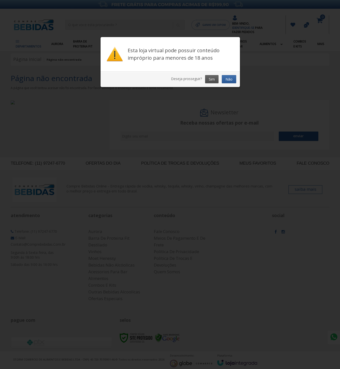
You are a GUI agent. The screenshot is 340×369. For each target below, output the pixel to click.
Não (229, 79)
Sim (212, 79)
